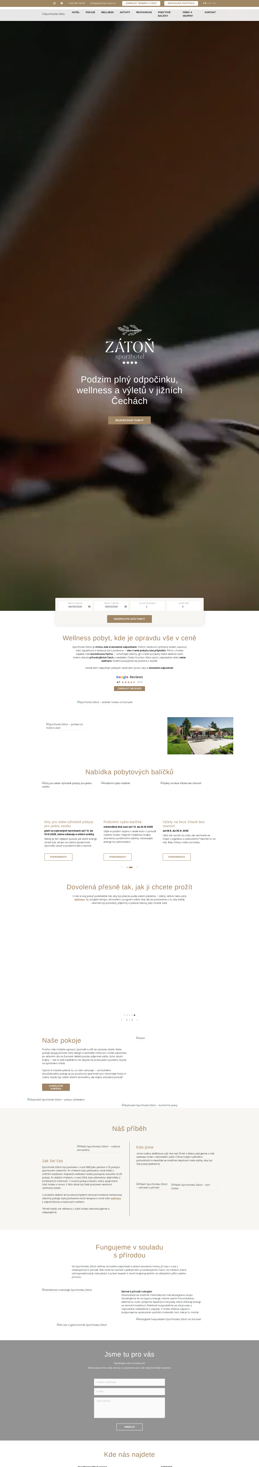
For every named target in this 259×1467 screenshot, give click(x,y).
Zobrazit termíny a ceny (141, 3)
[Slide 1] (127, 867)
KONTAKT (210, 12)
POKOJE (90, 12)
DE (214, 3)
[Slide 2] (131, 867)
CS (204, 3)
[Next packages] (137, 867)
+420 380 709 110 (76, 3)
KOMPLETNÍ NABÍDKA (56, 1087)
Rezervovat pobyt (129, 420)
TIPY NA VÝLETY (129, 980)
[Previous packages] (122, 867)
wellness (79, 899)
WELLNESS (107, 12)
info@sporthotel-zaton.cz (103, 3)
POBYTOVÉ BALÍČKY (164, 14)
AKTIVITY (125, 12)
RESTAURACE (144, 12)
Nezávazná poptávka (181, 3)
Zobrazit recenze (129, 688)
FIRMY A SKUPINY (188, 14)
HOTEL (76, 12)
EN (210, 3)
